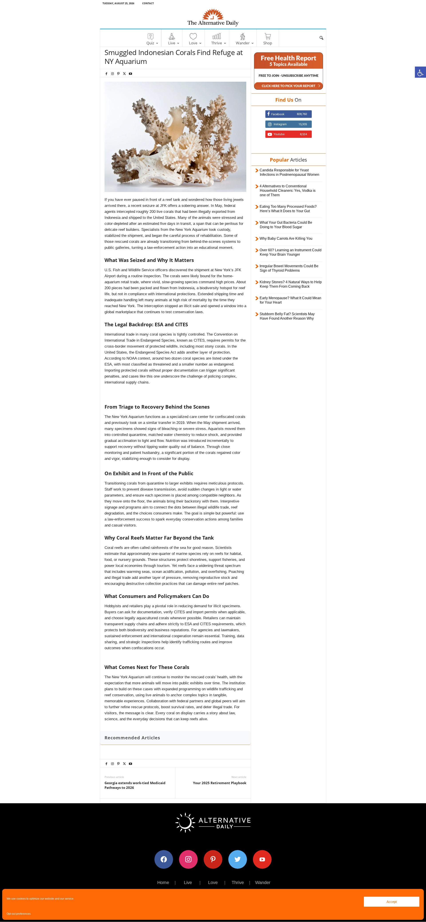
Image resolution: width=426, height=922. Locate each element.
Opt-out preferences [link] (19, 913)
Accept (392, 902)
